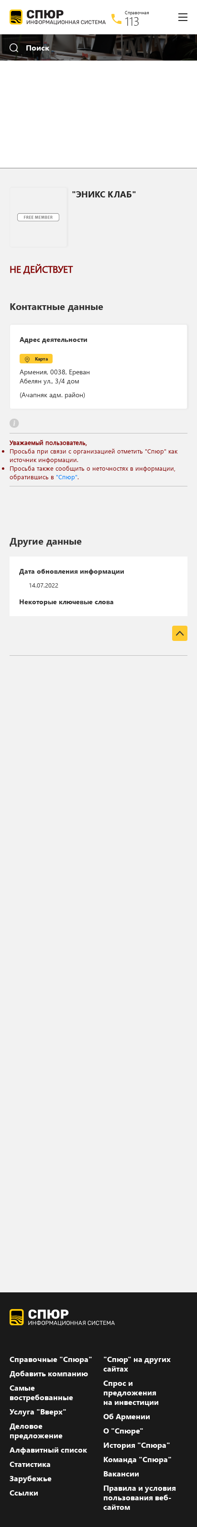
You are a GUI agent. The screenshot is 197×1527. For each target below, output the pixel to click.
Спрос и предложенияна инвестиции (131, 1392)
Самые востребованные (41, 1392)
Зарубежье (31, 1478)
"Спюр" (66, 477)
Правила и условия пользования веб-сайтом (139, 1497)
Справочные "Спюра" (51, 1359)
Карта (41, 358)
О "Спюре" (123, 1430)
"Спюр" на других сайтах (137, 1363)
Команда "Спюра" (137, 1459)
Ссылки (24, 1492)
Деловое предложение (36, 1430)
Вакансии (121, 1473)
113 (132, 21)
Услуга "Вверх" (38, 1411)
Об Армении (126, 1416)
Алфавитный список (48, 1450)
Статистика (30, 1464)
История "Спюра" (136, 1445)
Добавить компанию (49, 1373)
